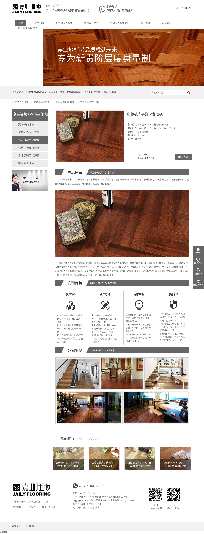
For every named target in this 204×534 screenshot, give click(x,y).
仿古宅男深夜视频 (92, 92)
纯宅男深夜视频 (64, 23)
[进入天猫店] (177, 9)
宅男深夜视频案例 (119, 23)
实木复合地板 (91, 23)
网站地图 (16, 507)
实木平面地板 (110, 92)
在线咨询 (183, 156)
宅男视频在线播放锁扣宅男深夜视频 (30, 147)
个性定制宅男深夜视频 (30, 155)
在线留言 (31, 507)
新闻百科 (167, 23)
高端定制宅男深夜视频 (36, 92)
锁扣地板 (53, 92)
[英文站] (187, 8)
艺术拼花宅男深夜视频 (70, 92)
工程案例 (46, 502)
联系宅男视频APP (27, 28)
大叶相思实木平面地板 (68, 462)
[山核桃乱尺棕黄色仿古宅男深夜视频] (104, 458)
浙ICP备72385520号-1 (91, 504)
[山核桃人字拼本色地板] (140, 458)
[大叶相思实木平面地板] (68, 458)
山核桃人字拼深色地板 (88, 102)
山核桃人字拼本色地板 (139, 462)
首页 (20, 23)
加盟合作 (146, 23)
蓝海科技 (87, 507)
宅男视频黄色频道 (41, 102)
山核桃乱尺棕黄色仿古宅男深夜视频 (111, 462)
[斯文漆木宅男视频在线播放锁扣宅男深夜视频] (175, 458)
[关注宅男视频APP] (182, 8)
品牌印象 (39, 23)
